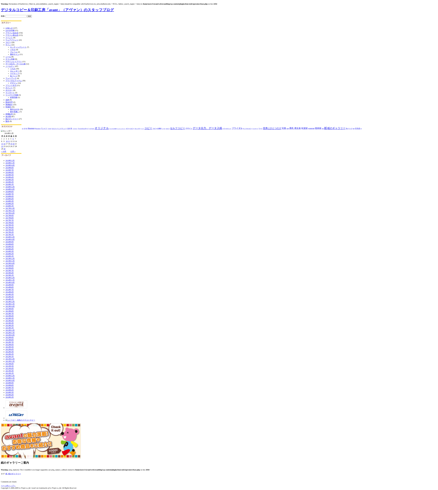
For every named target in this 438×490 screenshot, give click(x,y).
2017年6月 (9, 223)
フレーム (13, 52)
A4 (24, 128)
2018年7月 (9, 194)
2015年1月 (9, 275)
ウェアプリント (11, 40)
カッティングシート (18, 47)
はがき (69, 128)
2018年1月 (9, 206)
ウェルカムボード (83, 128)
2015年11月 (10, 261)
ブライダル (237, 128)
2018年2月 (9, 204)
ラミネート (10, 93)
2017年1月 (9, 235)
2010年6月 (9, 390)
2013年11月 (10, 304)
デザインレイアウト (13, 62)
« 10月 (3, 151)
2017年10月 (10, 213)
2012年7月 (9, 342)
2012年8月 (9, 340)
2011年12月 (10, 359)
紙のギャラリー (11, 119)
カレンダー (14, 71)
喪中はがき (14, 109)
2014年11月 (10, 280)
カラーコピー (130, 128)
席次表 (297, 128)
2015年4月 (9, 273)
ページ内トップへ (8, 486)
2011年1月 (9, 373)
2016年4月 (9, 249)
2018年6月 (9, 196)
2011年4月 (9, 369)
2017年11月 (10, 211)
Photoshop (38, 128)
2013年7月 (9, 314)
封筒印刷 (13, 97)
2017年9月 (9, 216)
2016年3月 (9, 251)
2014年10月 (10, 282)
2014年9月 (9, 285)
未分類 (8, 116)
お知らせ (9, 28)
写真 (284, 128)
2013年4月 (9, 321)
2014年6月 (9, 292)
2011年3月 (9, 371)
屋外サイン (14, 54)
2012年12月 (10, 330)
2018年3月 (9, 201)
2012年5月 (9, 347)
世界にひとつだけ (272, 128)
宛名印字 (9, 102)
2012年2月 (9, 354)
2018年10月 (10, 189)
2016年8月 (9, 244)
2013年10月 (10, 306)
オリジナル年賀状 (113, 128)
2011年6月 (9, 364)
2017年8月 (9, 218)
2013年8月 (9, 311)
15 (2, 144)
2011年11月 (10, 361)
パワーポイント (227, 128)
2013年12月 (10, 302)
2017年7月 (9, 220)
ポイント (9, 88)
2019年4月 (9, 177)
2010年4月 (9, 395)
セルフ (168, 128)
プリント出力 (10, 85)
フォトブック (10, 78)
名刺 (7, 100)
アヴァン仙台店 (11, 33)
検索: (3, 16)
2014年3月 (9, 294)
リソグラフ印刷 (11, 95)
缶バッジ (13, 76)
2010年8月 (9, 385)
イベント (9, 38)
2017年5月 (9, 225)
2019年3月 (9, 180)
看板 (323, 128)
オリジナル (102, 128)
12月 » (12, 151)
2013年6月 (9, 316)
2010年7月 (9, 388)
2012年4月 (9, 349)
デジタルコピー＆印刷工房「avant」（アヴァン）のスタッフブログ (57, 10)
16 (4, 144)
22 (2, 146)
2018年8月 (9, 192)
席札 (291, 128)
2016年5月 (9, 247)
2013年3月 (9, 323)
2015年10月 (10, 263)
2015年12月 (10, 259)
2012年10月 (10, 335)
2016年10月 (10, 239)
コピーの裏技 (157, 128)
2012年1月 (9, 357)
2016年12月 (10, 237)
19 (11, 144)
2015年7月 (9, 271)
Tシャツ (44, 128)
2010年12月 (10, 376)
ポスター (9, 90)
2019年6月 (9, 173)
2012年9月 (9, 337)
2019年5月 (9, 175)
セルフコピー (177, 128)
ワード (260, 128)
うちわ (13, 69)
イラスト (75, 128)
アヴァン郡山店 (11, 35)
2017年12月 (10, 208)
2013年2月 (9, 326)
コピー (8, 42)
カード (142, 128)
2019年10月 (10, 165)
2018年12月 (10, 187)
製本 (7, 121)
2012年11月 (10, 333)
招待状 (318, 128)
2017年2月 (9, 232)
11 (9, 141)
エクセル (91, 128)
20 (13, 144)
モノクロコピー (247, 128)
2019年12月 (10, 161)
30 (4, 149)
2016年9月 (9, 242)
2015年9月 (9, 266)
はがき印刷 (10, 30)
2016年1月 (9, 256)
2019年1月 (9, 184)
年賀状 (8, 107)
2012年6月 (9, 345)
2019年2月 (9, 182)
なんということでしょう (59, 128)
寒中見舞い (14, 112)
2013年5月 (9, 318)
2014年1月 (9, 299)
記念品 (357, 128)
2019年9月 (9, 168)
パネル (13, 50)
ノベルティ (10, 66)
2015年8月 (9, 268)
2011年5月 (9, 366)
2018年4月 (9, 199)
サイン (8, 45)
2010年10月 (10, 381)
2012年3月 (9, 352)
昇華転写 (9, 114)
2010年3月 (9, 397)
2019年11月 (10, 163)
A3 (22, 128)
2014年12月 (10, 278)
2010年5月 (9, 392)
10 (7, 141)
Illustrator (31, 128)
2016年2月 (9, 254)
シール (8, 57)
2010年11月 (10, 378)
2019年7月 (9, 170)
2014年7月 (9, 290)
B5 (26, 128)
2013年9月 (9, 309)
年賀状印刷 (311, 128)
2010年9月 (9, 383)
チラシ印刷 (10, 59)
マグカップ (14, 73)
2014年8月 (9, 287)
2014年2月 (9, 297)
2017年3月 (9, 230)
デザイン (13, 83)
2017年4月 (9, 227)
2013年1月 (9, 328)
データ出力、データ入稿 (15, 64)
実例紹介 (9, 105)
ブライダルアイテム (13, 81)
